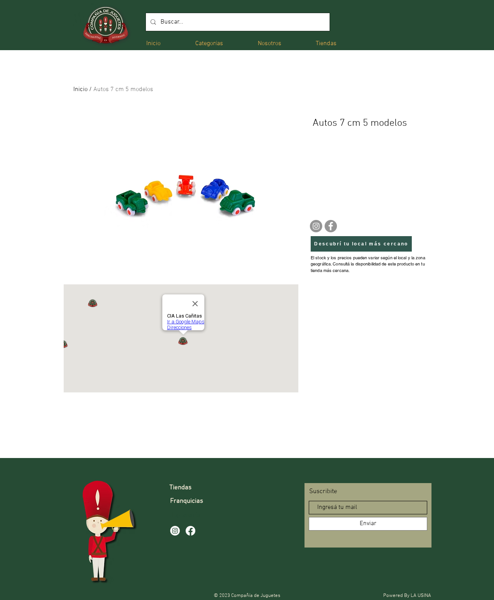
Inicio (80, 89)
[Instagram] (316, 226)
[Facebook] (331, 226)
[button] (209, 43)
